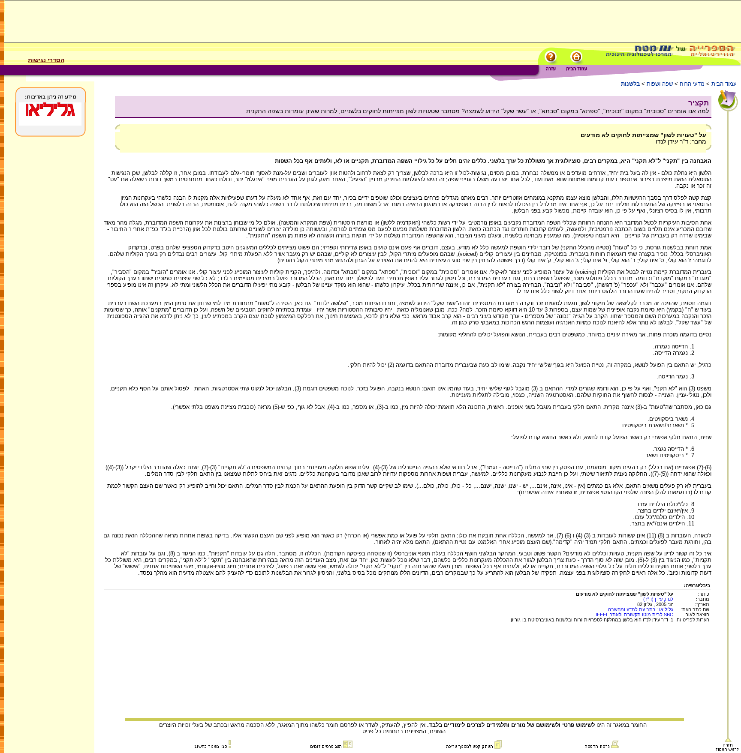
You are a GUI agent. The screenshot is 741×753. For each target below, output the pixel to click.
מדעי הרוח (692, 84)
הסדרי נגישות (46, 60)
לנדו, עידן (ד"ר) (658, 599)
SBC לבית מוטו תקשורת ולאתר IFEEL (634, 614)
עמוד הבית (724, 84)
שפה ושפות (660, 84)
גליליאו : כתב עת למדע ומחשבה (640, 609)
